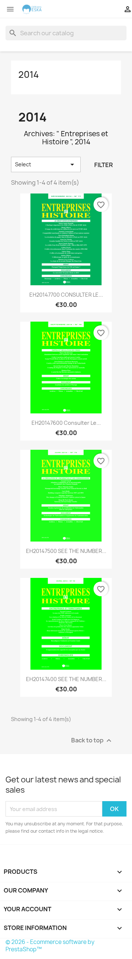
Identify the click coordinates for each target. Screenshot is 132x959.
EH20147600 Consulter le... (66, 422)
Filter (103, 165)
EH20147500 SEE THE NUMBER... (66, 550)
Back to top (92, 740)
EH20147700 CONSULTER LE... (66, 294)
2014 (28, 74)
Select (46, 164)
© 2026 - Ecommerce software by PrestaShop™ (50, 945)
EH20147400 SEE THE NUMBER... (66, 679)
